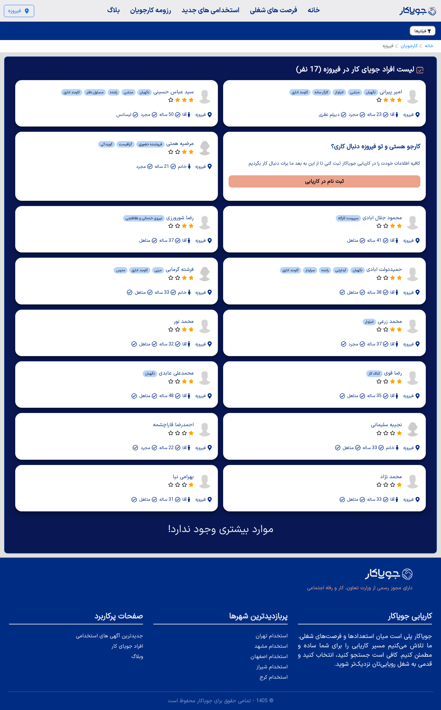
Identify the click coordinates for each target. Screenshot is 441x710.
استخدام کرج (274, 677)
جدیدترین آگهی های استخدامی (109, 636)
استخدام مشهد (271, 646)
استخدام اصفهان (269, 657)
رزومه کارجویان (150, 10)
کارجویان (409, 46)
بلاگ (113, 10)
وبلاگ (137, 657)
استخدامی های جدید (210, 10)
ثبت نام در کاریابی (324, 181)
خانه (314, 10)
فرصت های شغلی (273, 10)
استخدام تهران (272, 636)
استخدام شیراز (272, 667)
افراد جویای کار (127, 646)
